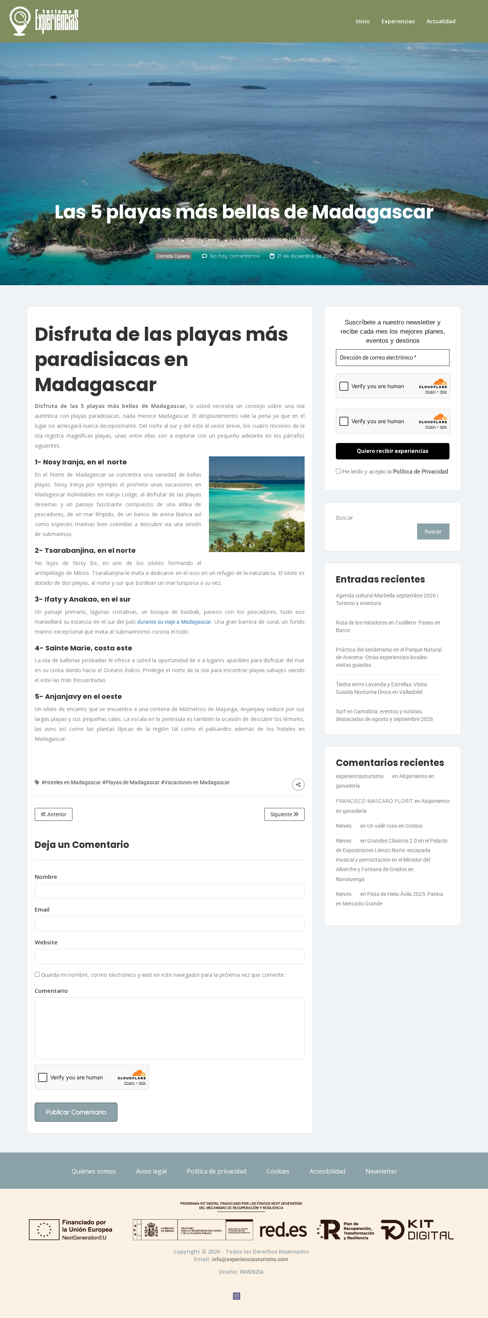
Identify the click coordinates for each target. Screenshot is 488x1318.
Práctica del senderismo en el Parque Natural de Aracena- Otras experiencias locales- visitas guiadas (388, 657)
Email (42, 909)
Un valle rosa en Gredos (394, 826)
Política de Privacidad (420, 471)
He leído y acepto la (394, 471)
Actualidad (441, 21)
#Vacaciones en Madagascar (195, 782)
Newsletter (381, 1171)
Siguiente (281, 814)
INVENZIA (251, 1272)
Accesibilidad (327, 1171)
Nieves (344, 826)
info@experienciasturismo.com (250, 1259)
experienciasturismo (360, 776)
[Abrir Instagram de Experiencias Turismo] (236, 1297)
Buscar (344, 517)
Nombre (46, 876)
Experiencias (398, 21)
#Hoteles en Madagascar (71, 782)
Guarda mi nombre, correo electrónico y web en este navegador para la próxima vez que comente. (163, 974)
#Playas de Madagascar (131, 782)
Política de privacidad (216, 1171)
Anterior (56, 814)
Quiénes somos (94, 1171)
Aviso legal (151, 1171)
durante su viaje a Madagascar (173, 622)
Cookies (277, 1171)
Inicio (363, 21)
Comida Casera (203, 239)
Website (46, 942)
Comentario (51, 990)
